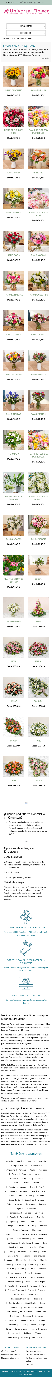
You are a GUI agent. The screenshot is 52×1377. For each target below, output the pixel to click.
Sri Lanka (39, 1316)
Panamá (22, 1286)
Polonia (31, 1290)
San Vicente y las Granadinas (19, 1311)
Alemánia (20, 1161)
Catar (43, 1191)
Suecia (23, 1320)
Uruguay (14, 1333)
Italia (45, 1243)
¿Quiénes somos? (8, 1351)
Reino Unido (33, 1294)
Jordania (31, 1247)
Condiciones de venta (35, 1354)
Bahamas (14, 1178)
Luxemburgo (39, 1256)
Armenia (22, 1170)
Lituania (26, 1256)
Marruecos (19, 1264)
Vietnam (24, 1337)
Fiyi (32, 1221)
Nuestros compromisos (11, 1354)
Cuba (9, 1204)
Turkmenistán (21, 1329)
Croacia (41, 1200)
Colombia (40, 1195)
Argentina (11, 1170)
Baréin (17, 1182)
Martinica (32, 1264)
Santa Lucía (41, 1311)
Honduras (36, 1230)
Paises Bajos (39, 1281)
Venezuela (12, 1337)
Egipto (20, 1208)
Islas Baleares (23, 1238)
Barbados (39, 1178)
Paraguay (34, 1286)
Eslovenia (39, 1213)
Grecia (31, 1225)
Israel (37, 1243)
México (21, 1268)
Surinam (41, 1320)
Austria (15, 1174)
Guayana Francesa (20, 1230)
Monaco (42, 1268)
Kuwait (10, 1251)
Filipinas (12, 1221)
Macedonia (21, 1260)
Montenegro (16, 1273)
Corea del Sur (15, 1200)
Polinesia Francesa (16, 1290)
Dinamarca (30, 1204)
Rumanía (38, 1299)
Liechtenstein (14, 1256)
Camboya (23, 1191)
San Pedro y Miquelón (33, 1307)
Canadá (34, 1191)
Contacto (10, 2)
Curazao (18, 1204)
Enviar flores (8, 38)
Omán (27, 1281)
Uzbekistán (26, 1333)
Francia (41, 1221)
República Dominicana (20, 1299)
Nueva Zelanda (14, 1281)
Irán (11, 1238)
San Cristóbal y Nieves (35, 1303)
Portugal (41, 1290)
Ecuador (42, 1204)
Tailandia (12, 1324)
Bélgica (26, 1182)
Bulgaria (11, 1191)
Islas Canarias (12, 1243)
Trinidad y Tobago (37, 1324)
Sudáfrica (12, 1320)
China (19, 1195)
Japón (22, 1247)
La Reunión (21, 1251)
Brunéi (41, 1187)
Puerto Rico (19, 1294)
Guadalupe (42, 1225)
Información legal (33, 1351)
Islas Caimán (38, 1238)
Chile (11, 1195)
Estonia (40, 1217)
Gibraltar (20, 1225)
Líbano (43, 1251)
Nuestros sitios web (10, 1358)
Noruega (22, 1277)
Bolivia (36, 1182)
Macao (9, 1260)
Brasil (32, 1187)
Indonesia (43, 1234)
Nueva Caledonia (37, 1277)
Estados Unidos (26, 1217)
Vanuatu (39, 1333)
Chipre (29, 1195)
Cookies (29, 1364)
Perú (44, 1286)
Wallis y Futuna (38, 1337)
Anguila (42, 1161)
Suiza (32, 1320)
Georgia (10, 1225)
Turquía (34, 1329)
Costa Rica (29, 1200)
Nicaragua (38, 1273)
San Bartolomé (15, 1303)
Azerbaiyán (26, 1174)
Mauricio (43, 1264)
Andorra (31, 1161)
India (33, 1234)
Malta (8, 1264)
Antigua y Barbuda (19, 1165)
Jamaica (12, 1247)
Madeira (32, 1260)
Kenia (41, 1247)
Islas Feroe (26, 1243)
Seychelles (14, 1316)
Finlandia (23, 1221)
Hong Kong (11, 1234)
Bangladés (26, 1178)
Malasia (43, 1260)
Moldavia (31, 1268)
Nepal (27, 1273)
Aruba (32, 1170)
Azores (38, 1174)
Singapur (27, 1316)
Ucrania (44, 1329)
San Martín (15, 1307)
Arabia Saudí (36, 1165)
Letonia (33, 1251)
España (13, 1217)
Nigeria (12, 1277)
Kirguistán (20, 38)
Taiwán (23, 1324)
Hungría (23, 1234)
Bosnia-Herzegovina (17, 1187)
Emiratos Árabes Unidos (20, 1213)
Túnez (8, 1329)
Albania (9, 1161)
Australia (43, 1170)
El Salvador (31, 1208)
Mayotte (10, 1268)
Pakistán (11, 1286)
